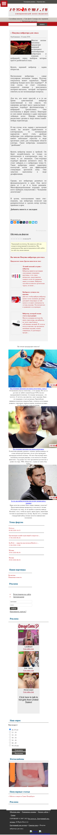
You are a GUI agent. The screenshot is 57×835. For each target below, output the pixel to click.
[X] (21, 222)
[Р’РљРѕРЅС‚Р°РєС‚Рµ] (12, 222)
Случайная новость (15, 19)
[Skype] (33, 222)
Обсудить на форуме (19, 234)
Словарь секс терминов (40, 19)
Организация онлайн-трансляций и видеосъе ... (24, 535)
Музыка (11, 550)
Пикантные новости (15, 577)
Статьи (13, 815)
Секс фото (28, 19)
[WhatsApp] (30, 222)
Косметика (11, 575)
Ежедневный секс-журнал (18, 825)
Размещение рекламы (29, 2)
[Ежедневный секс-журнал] (28, 16)
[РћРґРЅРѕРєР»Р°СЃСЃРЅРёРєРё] (15, 222)
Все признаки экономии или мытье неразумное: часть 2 (28, 388)
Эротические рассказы (29, 21)
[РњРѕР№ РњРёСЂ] (18, 222)
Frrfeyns (11, 528)
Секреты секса (33, 825)
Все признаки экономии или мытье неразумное (28, 449)
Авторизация (18, 596)
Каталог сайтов (43, 812)
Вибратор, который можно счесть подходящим (32, 314)
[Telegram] (36, 222)
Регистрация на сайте (22, 594)
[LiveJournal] (24, 222)
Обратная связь (41, 2)
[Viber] (27, 222)
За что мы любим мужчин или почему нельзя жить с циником (28, 502)
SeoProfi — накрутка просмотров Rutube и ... (24, 543)
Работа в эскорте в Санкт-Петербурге (22, 796)
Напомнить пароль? (18, 611)
